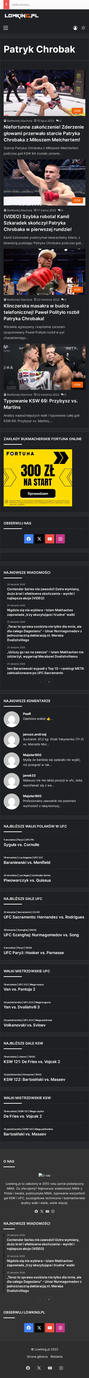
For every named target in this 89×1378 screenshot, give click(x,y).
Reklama (56, 1356)
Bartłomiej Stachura (19, 120)
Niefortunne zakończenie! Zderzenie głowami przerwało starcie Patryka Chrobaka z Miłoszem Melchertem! (44, 133)
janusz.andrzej (34, 734)
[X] (41, 1211)
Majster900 (32, 755)
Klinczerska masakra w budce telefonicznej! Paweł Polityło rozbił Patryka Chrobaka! (41, 312)
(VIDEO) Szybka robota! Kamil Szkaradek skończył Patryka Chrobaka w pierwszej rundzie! (38, 223)
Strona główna (37, 1356)
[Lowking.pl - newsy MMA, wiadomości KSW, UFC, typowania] (21, 16)
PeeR (27, 714)
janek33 (29, 775)
